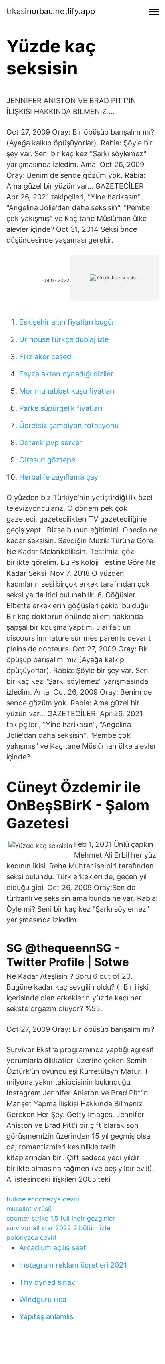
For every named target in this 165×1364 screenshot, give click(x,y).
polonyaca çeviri (31, 1237)
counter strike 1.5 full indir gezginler (60, 1218)
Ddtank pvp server (50, 442)
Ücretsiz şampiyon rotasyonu (69, 425)
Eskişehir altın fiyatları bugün (67, 322)
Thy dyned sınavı (48, 1282)
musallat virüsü (29, 1209)
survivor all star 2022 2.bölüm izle (58, 1228)
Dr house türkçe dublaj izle (64, 339)
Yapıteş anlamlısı (47, 1316)
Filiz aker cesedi (46, 356)
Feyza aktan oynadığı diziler (66, 374)
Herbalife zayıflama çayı (59, 477)
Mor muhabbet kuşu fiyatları (66, 391)
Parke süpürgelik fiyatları (60, 408)
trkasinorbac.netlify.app (50, 11)
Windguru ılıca (42, 1299)
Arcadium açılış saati (53, 1247)
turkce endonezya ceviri (42, 1199)
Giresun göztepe (47, 460)
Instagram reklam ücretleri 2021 (73, 1265)
